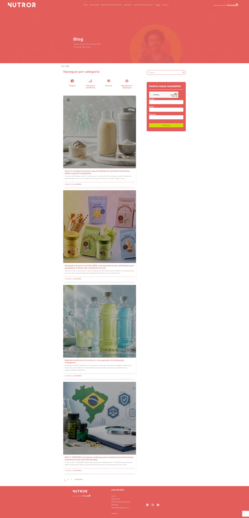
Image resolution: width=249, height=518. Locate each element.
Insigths (72, 86)
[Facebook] (158, 504)
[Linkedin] (147, 504)
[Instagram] (152, 504)
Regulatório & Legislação (127, 87)
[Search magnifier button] (183, 72)
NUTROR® (78, 184)
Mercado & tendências (90, 87)
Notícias (108, 86)
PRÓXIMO (78, 479)
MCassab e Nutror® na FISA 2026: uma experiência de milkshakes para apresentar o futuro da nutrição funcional (99, 266)
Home (63, 66)
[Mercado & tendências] (90, 80)
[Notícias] (108, 80)
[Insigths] (72, 80)
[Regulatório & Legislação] (127, 80)
